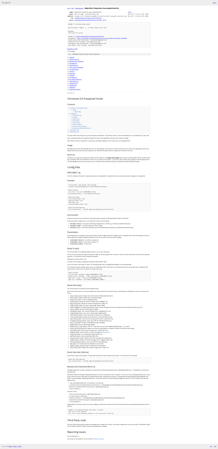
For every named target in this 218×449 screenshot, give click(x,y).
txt (211, 446)
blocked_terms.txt (74, 59)
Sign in (214, 2)
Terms (19, 446)
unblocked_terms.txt (74, 89)
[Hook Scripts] (76, 123)
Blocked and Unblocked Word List (81, 128)
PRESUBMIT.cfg (73, 81)
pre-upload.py (73, 77)
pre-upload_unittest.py (75, 79)
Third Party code (74, 130)
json (215, 446)
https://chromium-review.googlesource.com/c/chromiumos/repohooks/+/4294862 (102, 38)
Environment (75, 119)
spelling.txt (72, 87)
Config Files (73, 113)
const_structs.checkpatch (76, 67)
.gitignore (72, 57)
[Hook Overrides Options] (79, 126)
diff (104, 20)
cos (68, 8)
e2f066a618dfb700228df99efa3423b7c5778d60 (88, 20)
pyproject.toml (73, 83)
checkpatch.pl (73, 63)
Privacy (15, 446)
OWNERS (72, 75)
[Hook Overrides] (77, 124)
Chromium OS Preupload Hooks (79, 108)
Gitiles (10, 446)
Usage (74, 110)
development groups (98, 439)
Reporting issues (74, 132)
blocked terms (106, 332)
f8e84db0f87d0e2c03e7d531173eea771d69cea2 (88, 18)
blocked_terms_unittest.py (76, 61)
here (78, 436)
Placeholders (76, 121)
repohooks (79, 8)
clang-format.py (73, 65)
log (130, 12)
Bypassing (78, 111)
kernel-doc (72, 73)
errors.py (71, 71)
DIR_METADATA (74, 69)
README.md (70, 49)
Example (74, 117)
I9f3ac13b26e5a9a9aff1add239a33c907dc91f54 (90, 36)
